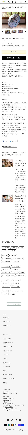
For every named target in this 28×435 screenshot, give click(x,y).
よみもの (5, 358)
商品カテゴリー (7, 325)
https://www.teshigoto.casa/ (13, 410)
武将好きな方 (20, 275)
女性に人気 (16, 266)
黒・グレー (6, 286)
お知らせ (5, 370)
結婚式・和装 (6, 272)
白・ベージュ (15, 286)
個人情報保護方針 (7, 374)
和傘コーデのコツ (7, 351)
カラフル (5, 291)
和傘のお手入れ (7, 335)
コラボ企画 (6, 355)
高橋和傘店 (13, 255)
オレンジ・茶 (15, 283)
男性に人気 (6, 269)
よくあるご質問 (7, 339)
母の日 (12, 275)
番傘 (4, 251)
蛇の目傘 (14, 248)
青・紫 (5, 280)
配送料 (6, 46)
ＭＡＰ (5, 402)
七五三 (15, 272)
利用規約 (5, 382)
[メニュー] (25, 1)
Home (3, 7)
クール (21, 291)
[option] (8, 31)
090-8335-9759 (9, 406)
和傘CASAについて (8, 343)
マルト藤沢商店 (19, 258)
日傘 (22, 248)
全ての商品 (9, 7)
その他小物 (12, 251)
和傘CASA (16, 261)
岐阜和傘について (7, 347)
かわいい (13, 291)
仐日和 (5, 255)
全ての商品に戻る (15, 304)
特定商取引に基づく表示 (9, 378)
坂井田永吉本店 (7, 258)
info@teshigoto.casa (10, 408)
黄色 (18, 280)
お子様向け (15, 269)
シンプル (5, 294)
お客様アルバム (7, 362)
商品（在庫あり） (7, 321)
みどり (12, 280)
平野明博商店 (6, 261)
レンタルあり (6, 266)
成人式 (22, 272)
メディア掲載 (6, 366)
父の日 (5, 275)
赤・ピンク (6, 283)
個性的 (13, 294)
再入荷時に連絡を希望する (14, 58)
